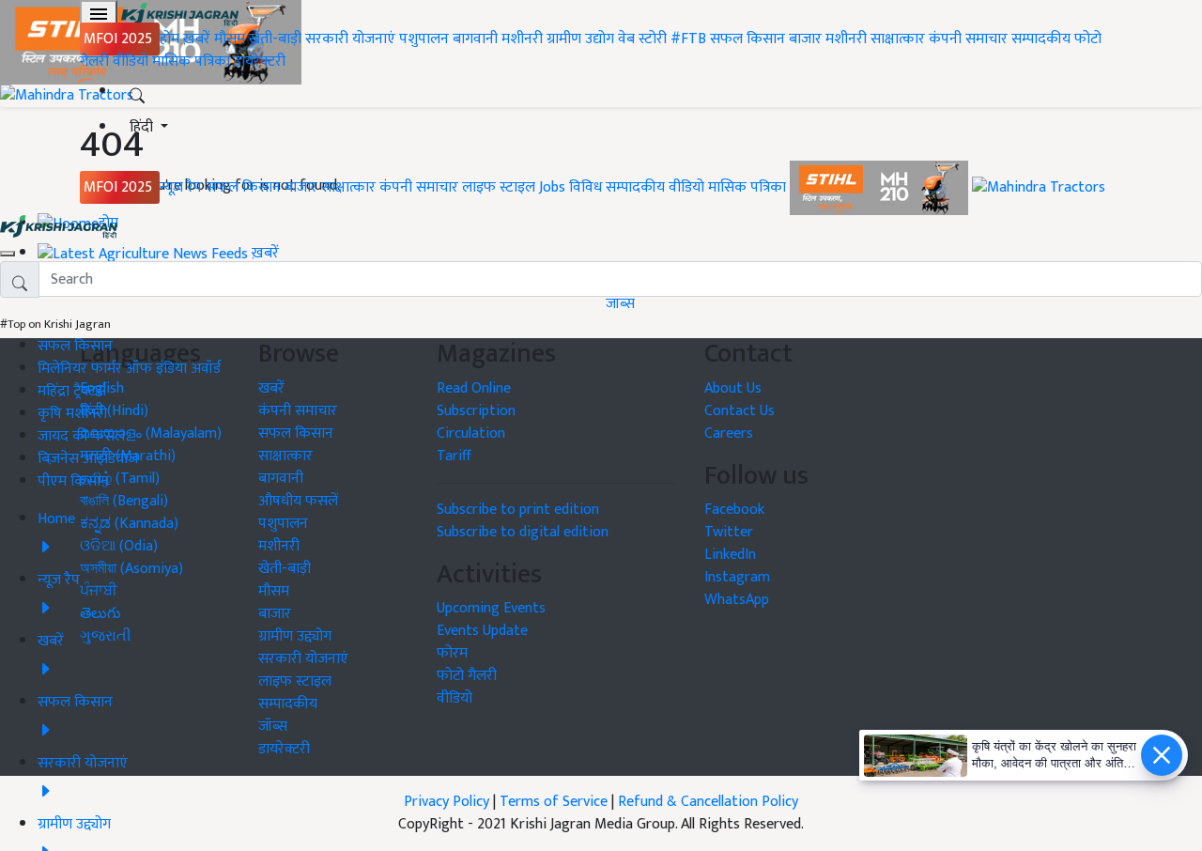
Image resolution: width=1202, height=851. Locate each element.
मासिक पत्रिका (193, 61)
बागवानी (475, 39)
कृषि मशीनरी (72, 413)
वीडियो (130, 61)
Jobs (552, 187)
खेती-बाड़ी (275, 39)
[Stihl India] (881, 187)
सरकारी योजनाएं (352, 39)
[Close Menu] (7, 253)
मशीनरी (524, 39)
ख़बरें (196, 39)
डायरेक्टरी (259, 61)
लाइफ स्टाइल (498, 187)
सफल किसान (747, 39)
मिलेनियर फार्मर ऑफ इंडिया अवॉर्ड (129, 368)
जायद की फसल (81, 436)
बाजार (805, 39)
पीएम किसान (73, 481)
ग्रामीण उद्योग (580, 39)
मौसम (229, 39)
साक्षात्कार (898, 39)
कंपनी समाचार (968, 39)
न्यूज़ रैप (181, 187)
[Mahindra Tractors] (1038, 187)
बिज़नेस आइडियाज (88, 459)
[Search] (137, 91)
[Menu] (98, 14)
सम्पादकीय (1041, 39)
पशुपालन (424, 39)
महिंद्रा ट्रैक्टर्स (72, 391)
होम (169, 39)
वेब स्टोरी (642, 39)
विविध (585, 187)
